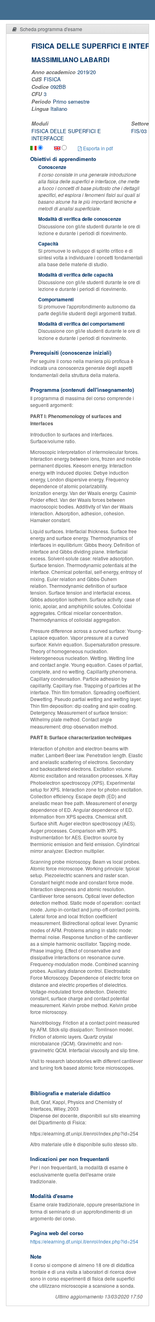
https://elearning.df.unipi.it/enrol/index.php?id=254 (84, 1241)
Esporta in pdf (97, 148)
